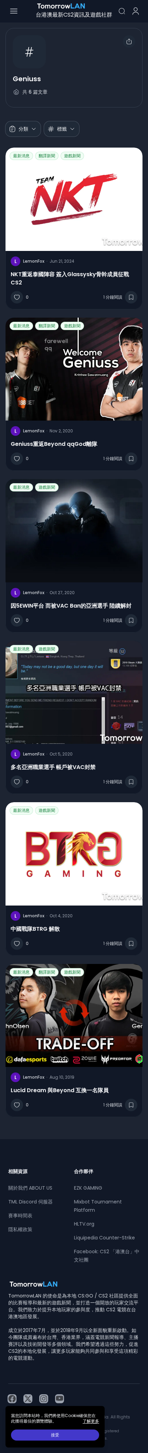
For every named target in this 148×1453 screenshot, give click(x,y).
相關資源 (18, 1171)
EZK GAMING (88, 1187)
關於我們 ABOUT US (30, 1187)
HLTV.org (84, 1223)
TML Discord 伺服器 (30, 1201)
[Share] (129, 41)
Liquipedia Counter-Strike (104, 1237)
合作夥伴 (83, 1171)
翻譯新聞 (47, 156)
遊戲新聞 (72, 156)
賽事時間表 (20, 1215)
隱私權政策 (20, 1229)
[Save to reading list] (131, 297)
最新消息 (21, 156)
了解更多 (91, 1421)
